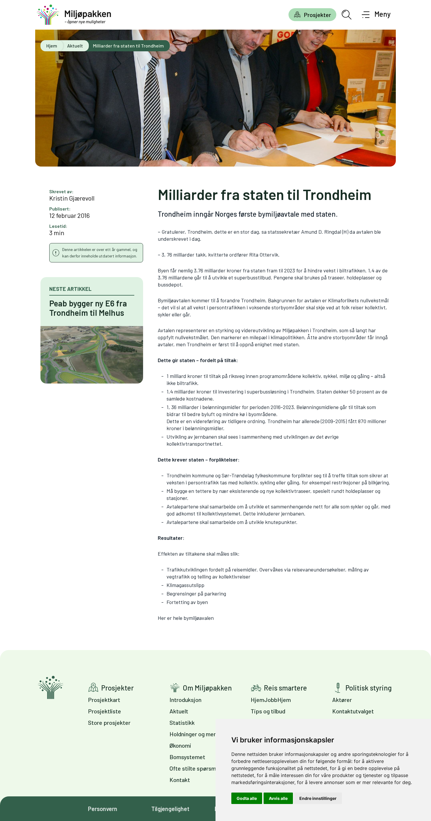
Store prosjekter (109, 722)
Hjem (51, 45)
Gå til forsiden (50, 687)
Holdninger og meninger (199, 733)
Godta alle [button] (247, 798)
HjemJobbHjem (271, 699)
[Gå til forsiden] (74, 15)
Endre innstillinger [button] (318, 798)
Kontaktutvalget (353, 711)
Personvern (102, 808)
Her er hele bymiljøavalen (186, 618)
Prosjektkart (104, 699)
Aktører (342, 699)
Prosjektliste (104, 711)
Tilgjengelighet (170, 808)
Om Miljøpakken (207, 687)
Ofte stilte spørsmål (194, 768)
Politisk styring (368, 687)
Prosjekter (317, 14)
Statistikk (182, 722)
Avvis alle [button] (278, 798)
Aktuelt (75, 45)
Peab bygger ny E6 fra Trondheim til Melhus (88, 308)
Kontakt (179, 779)
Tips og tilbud (268, 711)
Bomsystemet (187, 756)
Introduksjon (185, 699)
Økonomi (180, 745)
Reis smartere (285, 687)
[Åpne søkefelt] (346, 14)
